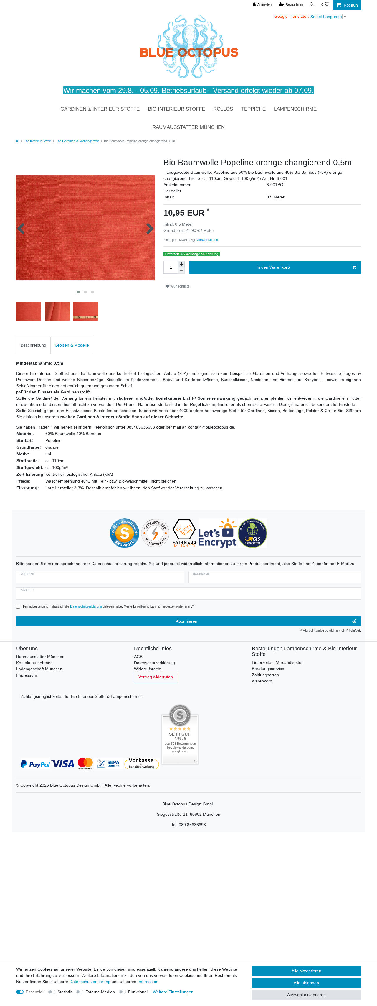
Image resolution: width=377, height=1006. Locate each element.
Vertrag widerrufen (155, 677)
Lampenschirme (295, 109)
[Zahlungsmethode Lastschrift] (108, 763)
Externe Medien (100, 991)
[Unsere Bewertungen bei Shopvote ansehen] (124, 533)
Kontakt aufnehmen (34, 662)
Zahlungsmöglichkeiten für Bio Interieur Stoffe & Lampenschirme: (81, 696)
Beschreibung (33, 345)
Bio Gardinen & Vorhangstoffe (77, 141)
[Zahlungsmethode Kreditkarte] (72, 763)
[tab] (33, 345)
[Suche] (312, 4)
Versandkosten (207, 240)
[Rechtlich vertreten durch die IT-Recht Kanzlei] (155, 533)
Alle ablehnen (306, 982)
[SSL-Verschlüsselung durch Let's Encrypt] (218, 533)
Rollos (223, 109)
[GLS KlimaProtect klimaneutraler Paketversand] (252, 533)
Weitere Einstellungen (173, 991)
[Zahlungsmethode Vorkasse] (142, 763)
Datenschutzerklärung (154, 662)
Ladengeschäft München (39, 669)
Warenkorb (262, 681)
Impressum (26, 675)
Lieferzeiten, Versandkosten (278, 662)
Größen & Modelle (72, 345)
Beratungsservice (268, 668)
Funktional (138, 991)
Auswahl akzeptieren (306, 994)
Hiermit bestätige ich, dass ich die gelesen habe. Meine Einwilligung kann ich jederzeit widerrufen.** (108, 606)
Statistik (64, 991)
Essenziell (35, 991)
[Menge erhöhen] (181, 264)
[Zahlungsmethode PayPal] (35, 763)
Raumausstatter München (188, 127)
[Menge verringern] (181, 270)
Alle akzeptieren (306, 971)
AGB (138, 656)
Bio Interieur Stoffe (176, 109)
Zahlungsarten (265, 674)
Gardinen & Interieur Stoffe (100, 109)
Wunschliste (179, 286)
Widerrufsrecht (147, 669)
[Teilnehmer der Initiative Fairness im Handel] (184, 533)
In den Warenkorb (273, 267)
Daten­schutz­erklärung (90, 981)
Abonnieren (186, 621)
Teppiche (253, 109)
